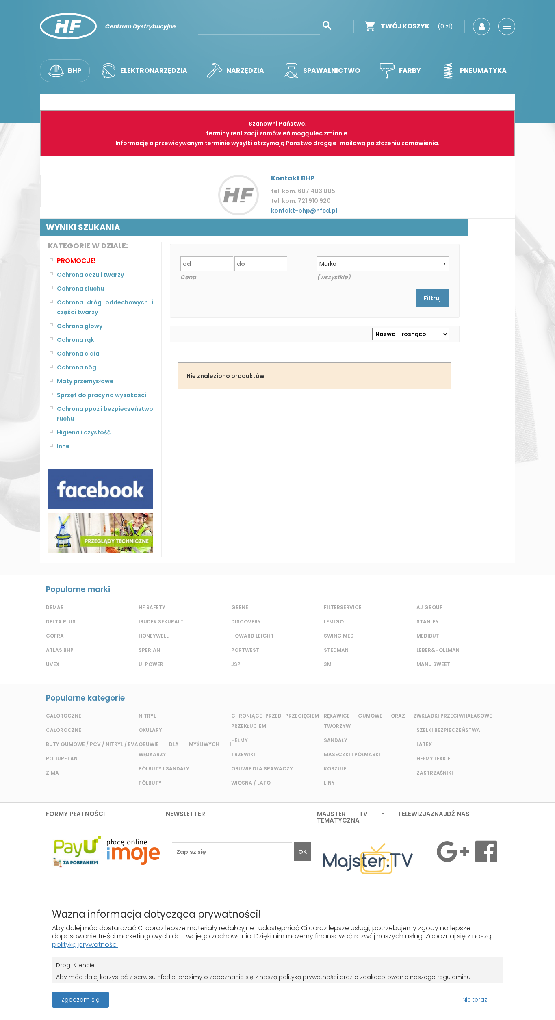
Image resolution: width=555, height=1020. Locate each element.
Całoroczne (63, 715)
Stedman (336, 650)
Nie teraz (474, 1000)
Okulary (150, 730)
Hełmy (239, 740)
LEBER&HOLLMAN (438, 650)
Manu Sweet (433, 664)
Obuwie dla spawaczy (262, 768)
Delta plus (61, 621)
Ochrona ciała (78, 353)
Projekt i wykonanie (249, 995)
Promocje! (76, 260)
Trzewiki (243, 754)
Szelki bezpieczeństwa (448, 730)
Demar (55, 607)
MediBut (427, 635)
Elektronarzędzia (153, 70)
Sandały (335, 740)
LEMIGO (334, 621)
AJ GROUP (429, 607)
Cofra (55, 635)
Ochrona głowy (79, 326)
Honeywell (154, 635)
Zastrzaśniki (434, 772)
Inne (63, 446)
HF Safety (152, 607)
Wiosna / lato (251, 782)
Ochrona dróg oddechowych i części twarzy (105, 307)
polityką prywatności (85, 944)
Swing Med (339, 635)
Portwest (245, 650)
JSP (236, 664)
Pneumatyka (483, 70)
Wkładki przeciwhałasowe (454, 715)
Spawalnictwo (331, 70)
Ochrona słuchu (80, 288)
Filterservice (343, 607)
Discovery (246, 621)
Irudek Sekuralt (161, 621)
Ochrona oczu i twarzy (90, 275)
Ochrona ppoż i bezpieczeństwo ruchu (105, 414)
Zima (52, 772)
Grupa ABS (306, 1002)
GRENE (239, 607)
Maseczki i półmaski (352, 754)
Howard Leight (252, 635)
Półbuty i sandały (164, 768)
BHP (74, 70)
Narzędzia (245, 70)
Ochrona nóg (76, 367)
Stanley (427, 621)
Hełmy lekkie (433, 758)
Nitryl (147, 715)
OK (302, 852)
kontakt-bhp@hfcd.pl (304, 210)
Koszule (335, 768)
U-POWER (151, 664)
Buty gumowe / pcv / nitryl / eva (92, 744)
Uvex (52, 664)
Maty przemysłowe (85, 381)
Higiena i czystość (84, 432)
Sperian (149, 650)
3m (328, 664)
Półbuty (150, 782)
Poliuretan (62, 758)
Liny (329, 782)
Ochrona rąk (75, 340)
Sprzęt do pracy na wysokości (101, 395)
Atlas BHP (60, 650)
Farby (410, 70)
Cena (188, 277)
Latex (424, 744)
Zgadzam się (80, 1000)
